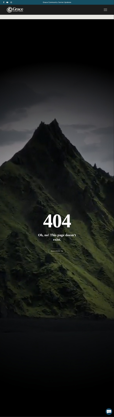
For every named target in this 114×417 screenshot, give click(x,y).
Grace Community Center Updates (57, 2)
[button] (105, 10)
